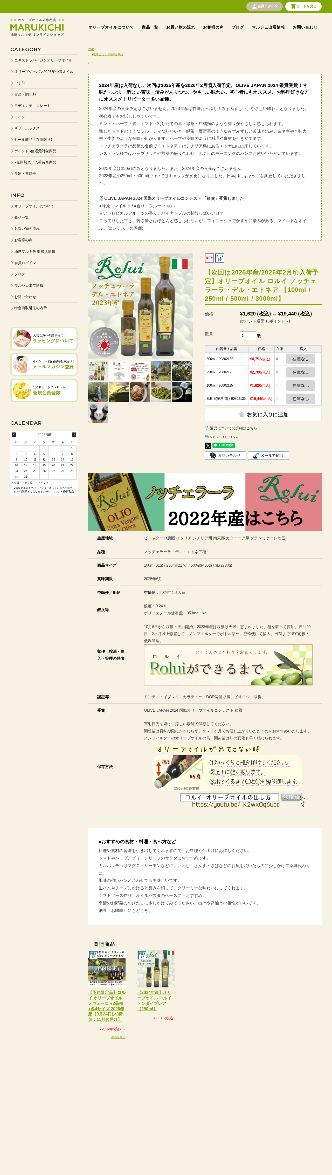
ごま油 (19, 83)
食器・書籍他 (25, 173)
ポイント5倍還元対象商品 (35, 151)
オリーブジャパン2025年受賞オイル (43, 72)
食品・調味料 (25, 94)
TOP (91, 49)
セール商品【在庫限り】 (34, 140)
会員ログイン (264, 6)
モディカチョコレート (32, 106)
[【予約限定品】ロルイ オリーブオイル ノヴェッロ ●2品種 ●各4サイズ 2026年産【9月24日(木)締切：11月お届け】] (107, 968)
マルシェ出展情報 (268, 27)
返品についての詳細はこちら (233, 428)
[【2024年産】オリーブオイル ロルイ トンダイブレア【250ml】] (156, 968)
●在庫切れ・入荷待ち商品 (107, 54)
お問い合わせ (305, 27)
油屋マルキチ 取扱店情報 (34, 251)
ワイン (19, 117)
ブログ (238, 27)
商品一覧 (150, 27)
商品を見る (118, 1037)
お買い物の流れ (180, 27)
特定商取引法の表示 (30, 308)
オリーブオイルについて (111, 27)
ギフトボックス (27, 128)
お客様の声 (213, 27)
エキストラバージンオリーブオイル (43, 60)
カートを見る (303, 6)
